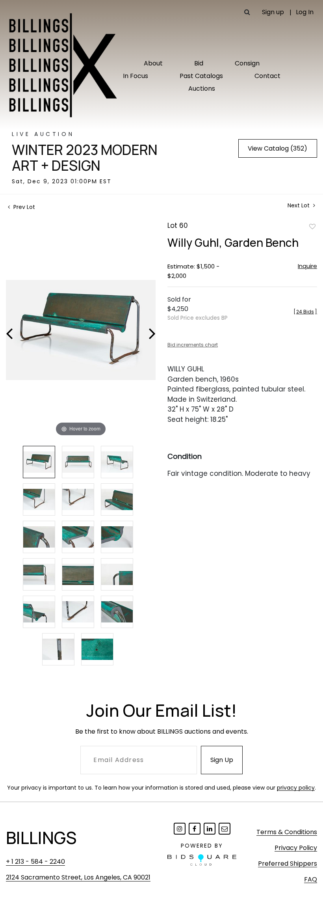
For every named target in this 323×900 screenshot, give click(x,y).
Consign (247, 63)
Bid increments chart (192, 344)
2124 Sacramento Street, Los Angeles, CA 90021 (78, 877)
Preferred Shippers (287, 863)
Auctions (201, 88)
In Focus (135, 75)
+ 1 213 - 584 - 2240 (35, 861)
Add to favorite (312, 226)
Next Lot (299, 205)
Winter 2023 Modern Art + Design (85, 157)
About (153, 63)
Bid (198, 63)
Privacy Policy (296, 847)
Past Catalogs (201, 75)
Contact (267, 75)
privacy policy (296, 788)
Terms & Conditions (286, 832)
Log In (305, 12)
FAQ (310, 879)
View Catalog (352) (277, 148)
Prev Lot (23, 207)
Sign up (273, 12)
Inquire (307, 266)
